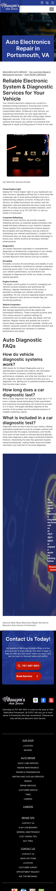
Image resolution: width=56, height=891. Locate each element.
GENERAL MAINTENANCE (28, 832)
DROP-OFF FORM (28, 858)
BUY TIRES (28, 841)
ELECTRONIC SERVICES (35, 74)
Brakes (28, 781)
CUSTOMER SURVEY (28, 867)
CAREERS (28, 799)
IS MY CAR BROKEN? (28, 827)
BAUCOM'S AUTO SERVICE (15, 72)
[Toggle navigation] (51, 9)
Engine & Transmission (28, 772)
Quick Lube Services (28, 763)
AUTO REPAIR (28, 758)
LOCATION (28, 746)
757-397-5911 (31, 210)
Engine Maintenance (28, 767)
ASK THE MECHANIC (28, 876)
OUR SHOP (28, 740)
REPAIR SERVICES (28, 785)
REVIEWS (28, 750)
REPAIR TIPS (28, 817)
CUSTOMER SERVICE (28, 790)
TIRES (28, 794)
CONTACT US (28, 823)
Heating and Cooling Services (28, 776)
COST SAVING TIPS (28, 836)
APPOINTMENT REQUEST (28, 872)
